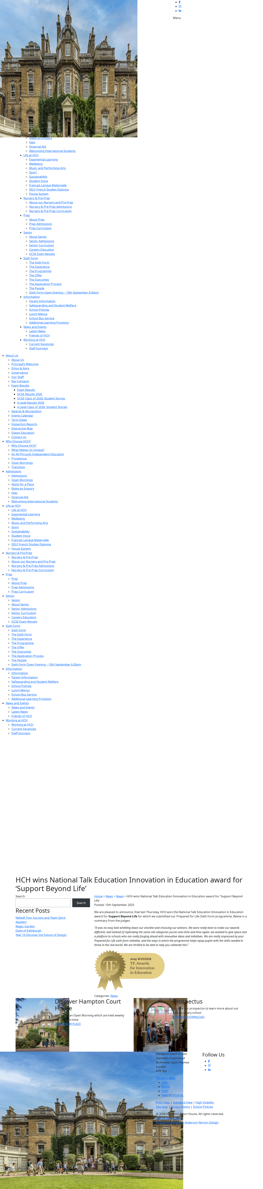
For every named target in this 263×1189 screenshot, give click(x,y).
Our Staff (17, 377)
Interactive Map (22, 428)
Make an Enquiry (40, 138)
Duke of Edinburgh (28, 931)
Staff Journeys (38, 348)
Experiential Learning (43, 159)
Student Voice (38, 181)
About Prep (37, 220)
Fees (32, 142)
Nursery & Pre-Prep (36, 198)
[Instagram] (180, 6)
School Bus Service (41, 318)
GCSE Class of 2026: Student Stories (41, 398)
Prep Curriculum (40, 228)
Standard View (183, 1102)
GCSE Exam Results (42, 254)
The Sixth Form (39, 262)
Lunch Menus (38, 314)
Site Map (162, 1107)
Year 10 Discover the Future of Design (41, 935)
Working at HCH (34, 340)
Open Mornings (22, 463)
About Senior (38, 237)
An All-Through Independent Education (37, 454)
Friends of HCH (39, 335)
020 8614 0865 (165, 1078)
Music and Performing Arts (47, 168)
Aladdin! (21, 922)
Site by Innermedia (168, 1118)
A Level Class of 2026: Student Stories (42, 407)
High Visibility (205, 1102)
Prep (26, 215)
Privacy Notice (180, 1107)
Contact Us (18, 437)
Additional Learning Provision (49, 323)
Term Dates (19, 420)
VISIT (165, 1091)
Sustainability (38, 177)
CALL (165, 1082)
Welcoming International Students (52, 151)
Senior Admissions (41, 241)
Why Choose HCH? (18, 441)
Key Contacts (20, 381)
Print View (163, 1102)
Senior (27, 232)
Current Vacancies (41, 344)
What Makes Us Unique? (27, 450)
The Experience (39, 267)
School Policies (39, 310)
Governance (19, 373)
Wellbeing (36, 164)
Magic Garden (25, 926)
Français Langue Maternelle (48, 185)
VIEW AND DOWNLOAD (188, 1017)
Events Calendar (22, 416)
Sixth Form (30, 258)
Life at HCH (30, 155)
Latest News (37, 331)
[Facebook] (180, 2)
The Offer (35, 275)
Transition (18, 467)
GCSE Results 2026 (29, 394)
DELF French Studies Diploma (49, 190)
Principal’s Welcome (24, 364)
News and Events (35, 327)
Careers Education (41, 250)
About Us (12, 355)
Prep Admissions (40, 224)
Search (20, 896)
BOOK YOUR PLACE (68, 1024)
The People (36, 288)
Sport (33, 172)
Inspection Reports (24, 424)
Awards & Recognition (26, 411)
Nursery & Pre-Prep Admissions (50, 207)
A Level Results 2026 (30, 403)
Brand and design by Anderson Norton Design (187, 1122)
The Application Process (45, 284)
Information (31, 297)
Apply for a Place (22, 484)
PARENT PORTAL (173, 1095)
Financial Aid (37, 147)
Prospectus (19, 458)
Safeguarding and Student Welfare (52, 305)
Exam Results (20, 386)
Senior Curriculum (41, 245)
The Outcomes (39, 280)
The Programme (40, 271)
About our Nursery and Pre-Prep (51, 202)
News (114, 996)
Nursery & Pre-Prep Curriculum (50, 211)
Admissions (13, 471)
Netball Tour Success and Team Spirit (40, 918)
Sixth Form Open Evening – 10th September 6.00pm (64, 293)
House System (38, 194)
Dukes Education (22, 433)
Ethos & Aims (20, 368)
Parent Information (42, 301)
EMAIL (166, 1087)
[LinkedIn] (180, 11)
